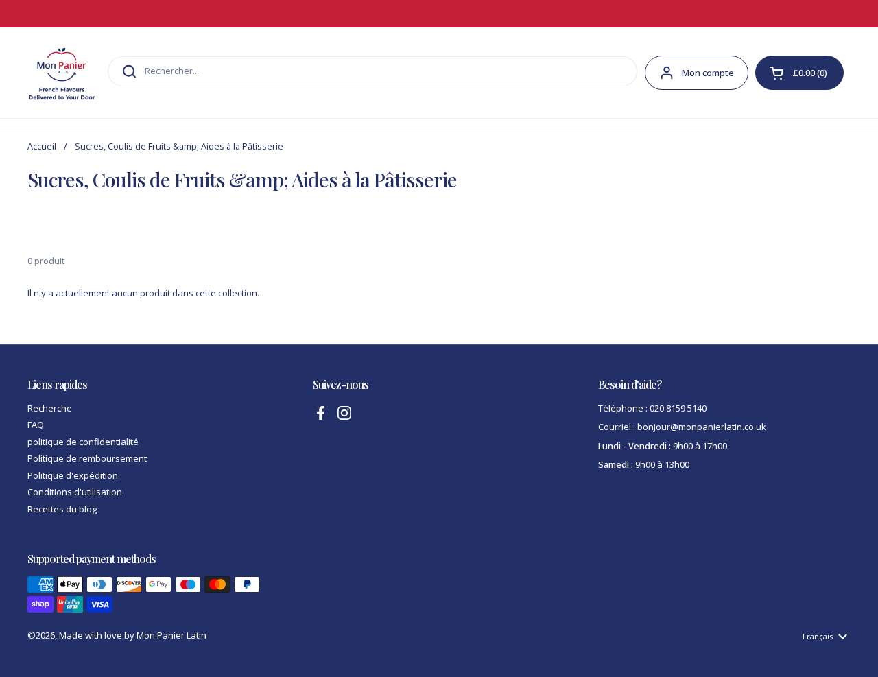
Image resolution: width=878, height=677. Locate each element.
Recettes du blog (62, 509)
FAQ (35, 424)
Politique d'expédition (72, 475)
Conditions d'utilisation (74, 492)
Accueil (41, 146)
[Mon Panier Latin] (61, 72)
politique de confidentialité (83, 442)
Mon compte (708, 73)
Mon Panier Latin (171, 635)
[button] (799, 73)
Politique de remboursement (87, 458)
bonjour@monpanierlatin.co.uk (701, 426)
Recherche (49, 408)
